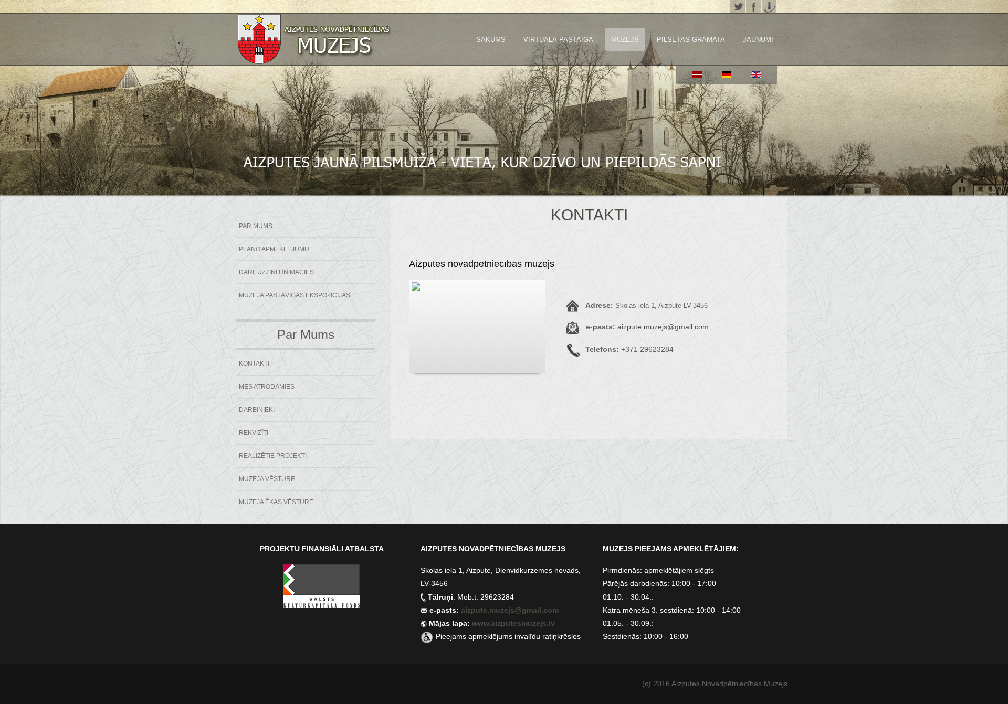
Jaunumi (758, 40)
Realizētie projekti (273, 456)
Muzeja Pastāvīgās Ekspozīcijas (294, 295)
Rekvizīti (253, 432)
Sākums (491, 40)
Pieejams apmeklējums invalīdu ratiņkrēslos (508, 636)
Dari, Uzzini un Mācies (276, 272)
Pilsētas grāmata (691, 40)
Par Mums (255, 226)
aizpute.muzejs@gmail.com (663, 327)
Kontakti (254, 363)
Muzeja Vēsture (267, 479)
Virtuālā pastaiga (558, 40)
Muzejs (625, 40)
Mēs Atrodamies (267, 386)
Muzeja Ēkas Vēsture (276, 502)
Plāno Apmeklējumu (274, 249)
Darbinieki (257, 409)
